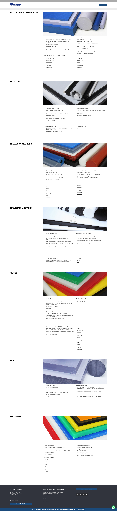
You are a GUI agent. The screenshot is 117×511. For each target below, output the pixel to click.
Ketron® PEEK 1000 (49, 67)
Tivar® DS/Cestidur (80, 340)
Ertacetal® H (79, 258)
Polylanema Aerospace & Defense (88, 5)
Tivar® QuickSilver (79, 349)
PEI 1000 (81, 60)
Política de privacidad (46, 495)
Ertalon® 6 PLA (48, 195)
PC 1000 (47, 405)
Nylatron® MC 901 (79, 192)
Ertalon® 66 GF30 (48, 193)
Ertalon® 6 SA (48, 186)
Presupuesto (94, 0)
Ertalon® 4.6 (47, 190)
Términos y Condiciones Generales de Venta (50, 493)
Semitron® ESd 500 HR (80, 67)
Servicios (65, 5)
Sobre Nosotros (74, 5)
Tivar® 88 (78, 337)
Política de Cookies (46, 494)
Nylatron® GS (79, 185)
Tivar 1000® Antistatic (80, 330)
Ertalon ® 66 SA (48, 188)
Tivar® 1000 (78, 328)
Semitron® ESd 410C (80, 65)
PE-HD (78, 326)
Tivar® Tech (78, 344)
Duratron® (78, 60)
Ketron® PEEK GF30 (49, 70)
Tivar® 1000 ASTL (79, 335)
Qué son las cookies (72, 509)
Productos (58, 5)
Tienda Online (102, 4)
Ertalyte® (78, 128)
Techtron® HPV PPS (80, 70)
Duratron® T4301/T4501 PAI (50, 60)
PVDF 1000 (78, 63)
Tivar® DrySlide (79, 347)
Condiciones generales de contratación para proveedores (53, 492)
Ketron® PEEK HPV (79, 58)
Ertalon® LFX (48, 197)
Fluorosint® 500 (48, 65)
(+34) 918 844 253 (14, 498)
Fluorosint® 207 (48, 63)
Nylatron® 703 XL (79, 194)
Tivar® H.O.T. (79, 342)
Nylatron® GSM (79, 187)
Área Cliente (100, 0)
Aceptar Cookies (81, 509)
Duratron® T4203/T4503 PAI (50, 58)
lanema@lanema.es (14, 500)
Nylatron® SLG (79, 190)
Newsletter (86, 0)
